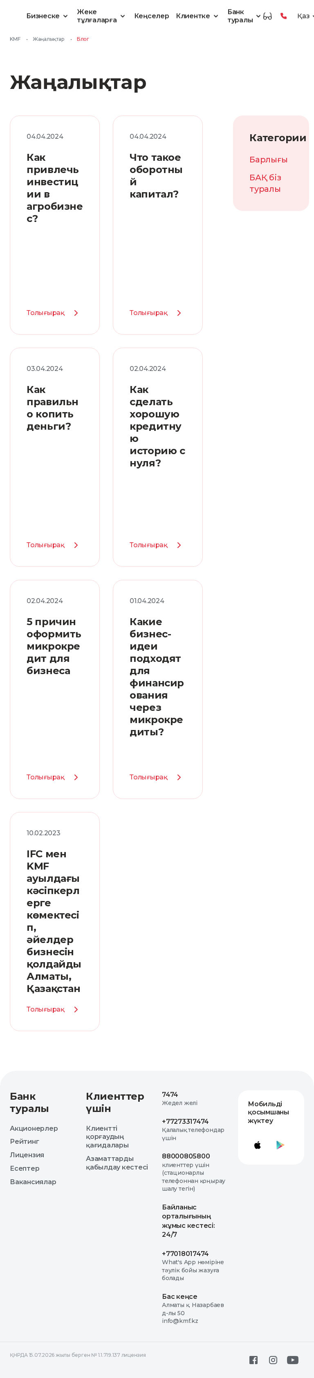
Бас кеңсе (179, 1296)
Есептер (24, 1168)
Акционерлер (34, 1128)
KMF (15, 39)
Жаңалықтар (49, 39)
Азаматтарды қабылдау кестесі (117, 1163)
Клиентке (193, 16)
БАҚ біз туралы (265, 183)
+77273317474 (185, 1121)
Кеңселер (151, 16)
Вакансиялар (33, 1182)
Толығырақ (46, 313)
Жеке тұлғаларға (97, 16)
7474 (170, 1094)
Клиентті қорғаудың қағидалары (107, 1137)
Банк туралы (240, 16)
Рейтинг (24, 1141)
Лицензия (27, 1155)
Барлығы (268, 159)
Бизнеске (43, 16)
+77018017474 (185, 1254)
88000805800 (186, 1156)
